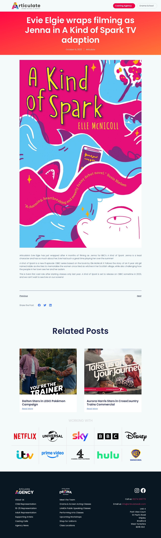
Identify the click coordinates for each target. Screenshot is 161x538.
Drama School (146, 5)
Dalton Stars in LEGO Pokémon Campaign (43, 402)
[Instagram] (136, 490)
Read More (27, 409)
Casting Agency (123, 5)
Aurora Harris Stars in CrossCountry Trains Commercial (112, 402)
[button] (147, 5)
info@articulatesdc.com (134, 504)
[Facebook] (143, 490)
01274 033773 (139, 499)
